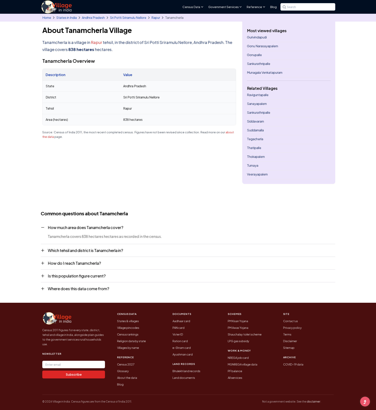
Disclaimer (290, 341)
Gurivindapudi (257, 37)
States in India (66, 17)
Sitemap (289, 347)
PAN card (178, 327)
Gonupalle (254, 55)
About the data (127, 377)
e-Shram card (182, 347)
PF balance (235, 371)
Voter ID (178, 334)
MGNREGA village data (242, 364)
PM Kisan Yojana (238, 321)
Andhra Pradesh (93, 17)
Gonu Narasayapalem (262, 46)
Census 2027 (126, 364)
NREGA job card (238, 357)
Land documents (184, 377)
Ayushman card (183, 354)
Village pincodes (128, 327)
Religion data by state (131, 341)
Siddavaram (255, 121)
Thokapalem (256, 157)
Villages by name (128, 347)
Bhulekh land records (186, 371)
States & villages (128, 321)
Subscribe (74, 374)
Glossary (123, 371)
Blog (273, 7)
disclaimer (313, 401)
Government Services (223, 7)
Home (46, 17)
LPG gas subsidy (238, 341)
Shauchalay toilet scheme (245, 334)
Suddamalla (255, 130)
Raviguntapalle (257, 95)
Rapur (155, 17)
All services (235, 377)
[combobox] (307, 7)
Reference (254, 7)
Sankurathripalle (258, 64)
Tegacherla (255, 139)
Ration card (180, 341)
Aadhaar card (181, 321)
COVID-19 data (293, 364)
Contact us (290, 321)
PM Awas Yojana (238, 327)
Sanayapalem (257, 104)
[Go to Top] (365, 402)
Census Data (191, 7)
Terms (287, 334)
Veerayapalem (257, 174)
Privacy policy (292, 327)
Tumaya (252, 165)
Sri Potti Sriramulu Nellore (128, 17)
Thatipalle (254, 148)
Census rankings (127, 334)
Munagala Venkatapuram (264, 72)
